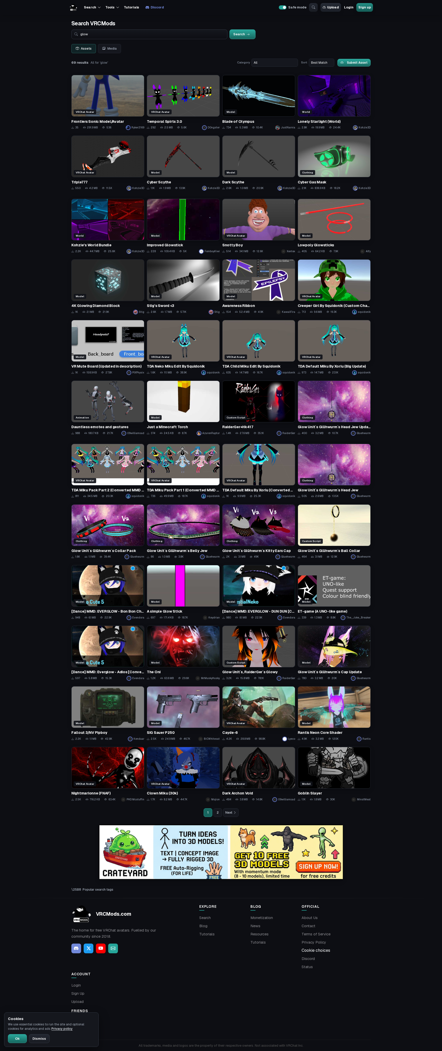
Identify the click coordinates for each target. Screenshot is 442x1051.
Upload (333, 7)
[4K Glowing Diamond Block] (107, 286)
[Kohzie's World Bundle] (107, 226)
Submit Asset (357, 62)
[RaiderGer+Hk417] (258, 408)
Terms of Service (316, 934)
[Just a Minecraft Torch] (183, 408)
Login (348, 7)
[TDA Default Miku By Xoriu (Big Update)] (334, 347)
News (255, 926)
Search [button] (90, 7)
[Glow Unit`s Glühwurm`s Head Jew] (334, 471)
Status (307, 967)
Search (205, 917)
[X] (88, 948)
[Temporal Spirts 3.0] (183, 102)
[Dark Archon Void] (258, 774)
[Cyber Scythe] (183, 163)
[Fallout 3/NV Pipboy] (107, 713)
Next (228, 813)
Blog (203, 926)
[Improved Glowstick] (183, 226)
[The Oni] (183, 653)
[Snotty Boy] (258, 226)
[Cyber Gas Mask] (334, 163)
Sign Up (77, 993)
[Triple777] (107, 163)
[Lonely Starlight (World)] (334, 102)
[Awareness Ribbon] (258, 286)
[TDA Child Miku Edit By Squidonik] (258, 347)
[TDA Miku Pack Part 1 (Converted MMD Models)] (183, 471)
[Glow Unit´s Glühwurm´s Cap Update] (334, 653)
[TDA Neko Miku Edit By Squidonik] (183, 347)
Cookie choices (316, 950)
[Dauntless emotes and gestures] (107, 408)
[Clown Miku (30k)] (183, 774)
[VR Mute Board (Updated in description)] (107, 347)
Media (112, 49)
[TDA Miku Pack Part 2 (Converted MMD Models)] (107, 471)
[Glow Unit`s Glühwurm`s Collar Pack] (107, 531)
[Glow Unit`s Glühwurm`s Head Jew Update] (334, 408)
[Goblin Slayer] (334, 774)
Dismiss (39, 1038)
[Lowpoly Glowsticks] (334, 226)
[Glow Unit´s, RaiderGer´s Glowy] (258, 653)
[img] (221, 852)
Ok (17, 1038)
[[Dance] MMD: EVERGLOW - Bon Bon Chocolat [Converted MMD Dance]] (107, 592)
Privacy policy (62, 1029)
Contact (308, 926)
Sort (304, 62)
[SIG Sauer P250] (183, 713)
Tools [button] (109, 7)
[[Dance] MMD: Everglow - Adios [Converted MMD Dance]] (107, 653)
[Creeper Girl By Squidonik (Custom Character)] (334, 286)
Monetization (261, 917)
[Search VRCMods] (313, 7)
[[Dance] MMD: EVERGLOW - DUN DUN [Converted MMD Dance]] (258, 592)
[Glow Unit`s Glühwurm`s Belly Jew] (183, 531)
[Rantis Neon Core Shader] (334, 713)
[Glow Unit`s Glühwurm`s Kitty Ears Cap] (258, 531)
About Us (310, 917)
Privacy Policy (314, 942)
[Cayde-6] (258, 713)
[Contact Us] (113, 948)
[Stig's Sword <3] (183, 286)
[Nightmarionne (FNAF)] (107, 774)
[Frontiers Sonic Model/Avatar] (107, 102)
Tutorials (131, 7)
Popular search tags (98, 889)
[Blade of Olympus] (258, 102)
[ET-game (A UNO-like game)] (334, 592)
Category (243, 62)
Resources (259, 934)
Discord (157, 7)
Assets (86, 49)
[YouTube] (101, 948)
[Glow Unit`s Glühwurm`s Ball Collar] (334, 531)
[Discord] (76, 948)
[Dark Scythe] (258, 163)
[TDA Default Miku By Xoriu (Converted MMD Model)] (258, 471)
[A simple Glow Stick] (183, 592)
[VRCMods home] (73, 7)
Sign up (364, 7)
